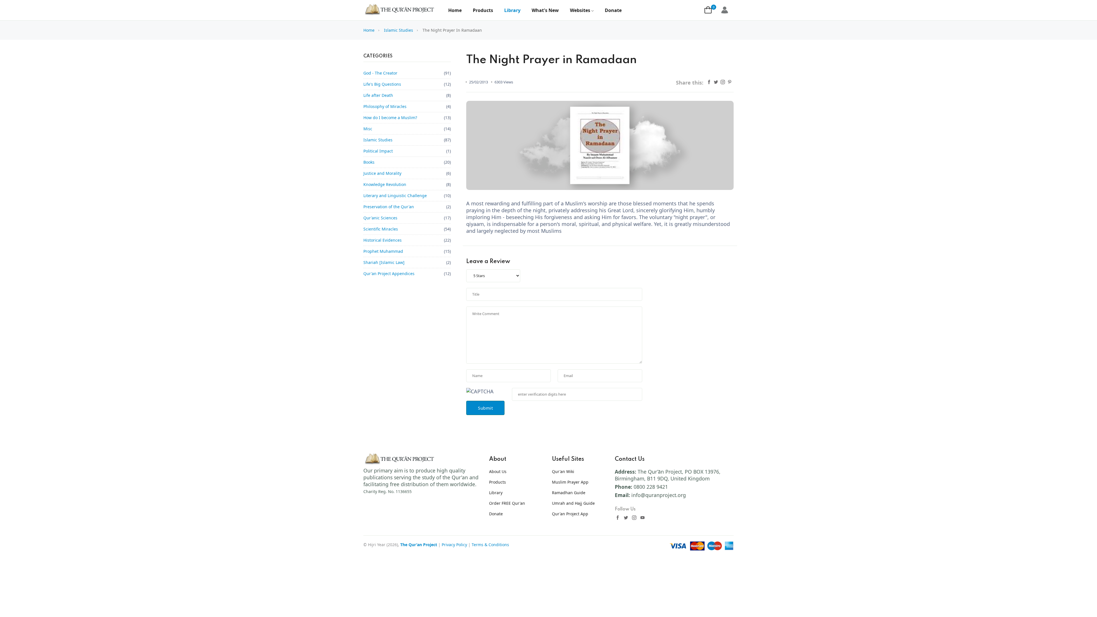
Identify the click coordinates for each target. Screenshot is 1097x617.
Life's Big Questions (382, 84)
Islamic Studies (398, 30)
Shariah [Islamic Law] (384, 262)
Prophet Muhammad (383, 251)
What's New (545, 10)
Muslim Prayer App (570, 482)
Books (369, 162)
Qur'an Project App (570, 513)
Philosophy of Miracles (385, 106)
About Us (498, 471)
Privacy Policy (454, 544)
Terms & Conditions (490, 544)
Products (483, 10)
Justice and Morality (382, 173)
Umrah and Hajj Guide (573, 503)
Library (512, 10)
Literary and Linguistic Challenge (395, 195)
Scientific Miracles (380, 229)
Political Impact (378, 151)
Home (455, 10)
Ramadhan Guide (568, 492)
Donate (613, 10)
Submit (485, 408)
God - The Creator (380, 73)
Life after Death (378, 95)
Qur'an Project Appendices (389, 273)
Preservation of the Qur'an (388, 206)
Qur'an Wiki (563, 471)
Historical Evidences (382, 240)
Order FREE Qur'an (507, 503)
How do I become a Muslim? (390, 117)
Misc (367, 128)
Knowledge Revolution (384, 184)
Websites (580, 10)
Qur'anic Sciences (380, 218)
